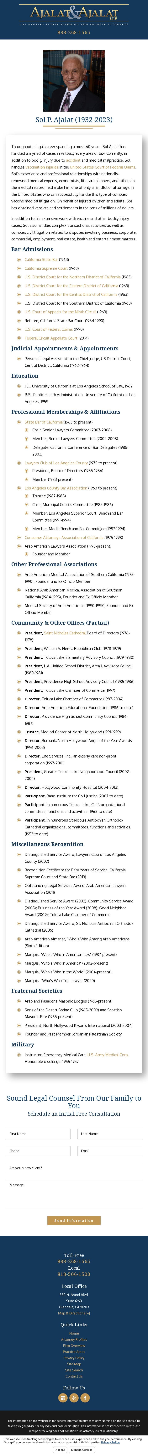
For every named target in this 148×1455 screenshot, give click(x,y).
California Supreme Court (46, 268)
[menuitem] (74, 1333)
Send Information (74, 1220)
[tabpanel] (74, 604)
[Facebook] (85, 1398)
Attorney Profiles (74, 1339)
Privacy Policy (74, 1358)
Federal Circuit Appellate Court (51, 338)
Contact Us (74, 1376)
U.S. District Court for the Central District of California (71, 294)
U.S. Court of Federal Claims (49, 329)
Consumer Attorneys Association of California (64, 537)
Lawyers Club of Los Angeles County (56, 463)
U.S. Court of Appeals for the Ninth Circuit (60, 311)
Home (74, 1333)
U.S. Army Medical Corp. (108, 1054)
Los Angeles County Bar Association (56, 488)
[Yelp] (74, 1398)
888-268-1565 (74, 32)
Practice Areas (74, 1352)
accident (73, 160)
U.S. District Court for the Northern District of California (73, 277)
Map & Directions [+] (74, 1313)
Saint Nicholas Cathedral (65, 633)
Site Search (74, 1370)
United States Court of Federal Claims (102, 167)
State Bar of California (44, 422)
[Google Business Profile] (63, 1398)
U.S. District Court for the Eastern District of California (71, 285)
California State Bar (41, 259)
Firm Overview (74, 1345)
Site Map (74, 1364)
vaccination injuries (42, 167)
